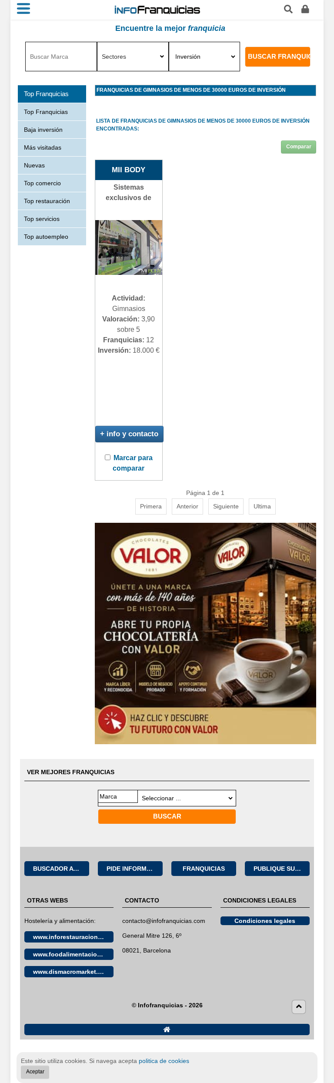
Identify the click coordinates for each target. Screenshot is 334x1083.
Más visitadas (42, 147)
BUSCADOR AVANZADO (61, 868)
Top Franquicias (46, 111)
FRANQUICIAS (204, 868)
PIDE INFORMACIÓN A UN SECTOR (135, 868)
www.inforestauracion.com (72, 936)
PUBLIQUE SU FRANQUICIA (282, 868)
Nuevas (34, 165)
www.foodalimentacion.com (73, 954)
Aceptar (35, 1072)
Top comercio (42, 183)
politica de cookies (164, 1060)
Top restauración (47, 200)
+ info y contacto (129, 434)
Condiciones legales (264, 920)
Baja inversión (43, 129)
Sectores (114, 56)
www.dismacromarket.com (71, 971)
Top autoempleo (46, 236)
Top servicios (42, 218)
